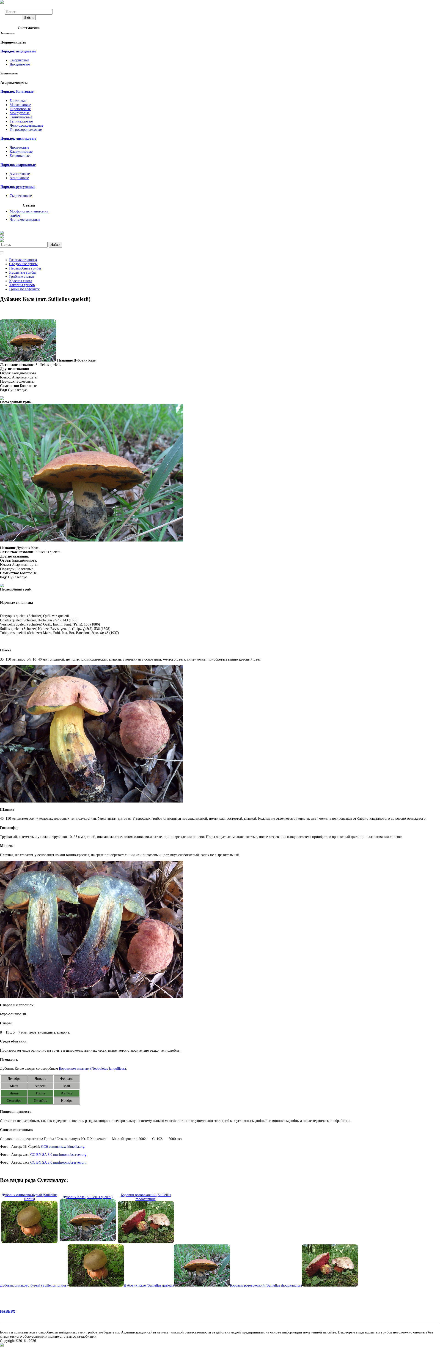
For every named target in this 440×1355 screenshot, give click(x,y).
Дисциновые (20, 64)
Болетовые (18, 101)
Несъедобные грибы (25, 268)
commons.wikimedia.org (66, 1146)
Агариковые (19, 178)
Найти (29, 17)
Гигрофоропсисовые (26, 129)
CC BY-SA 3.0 (41, 1154)
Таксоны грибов (22, 285)
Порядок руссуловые (17, 187)
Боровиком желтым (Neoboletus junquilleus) (92, 1068)
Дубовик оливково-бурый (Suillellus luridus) (29, 1197)
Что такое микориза (25, 219)
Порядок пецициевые (18, 51)
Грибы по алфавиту (24, 289)
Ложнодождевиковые (26, 125)
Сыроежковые (21, 196)
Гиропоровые (20, 109)
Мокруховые (20, 113)
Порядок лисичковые (18, 138)
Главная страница (23, 260)
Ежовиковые (20, 156)
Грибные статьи (21, 276)
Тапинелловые (21, 121)
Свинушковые (21, 117)
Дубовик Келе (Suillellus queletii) (88, 1197)
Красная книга (20, 281)
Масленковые (20, 105)
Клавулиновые (21, 151)
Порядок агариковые (18, 165)
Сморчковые (19, 60)
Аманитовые (20, 174)
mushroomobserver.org (69, 1154)
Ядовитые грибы (22, 272)
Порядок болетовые (16, 91)
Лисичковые (19, 147)
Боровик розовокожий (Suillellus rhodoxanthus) (146, 1197)
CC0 (44, 1146)
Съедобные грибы (23, 264)
